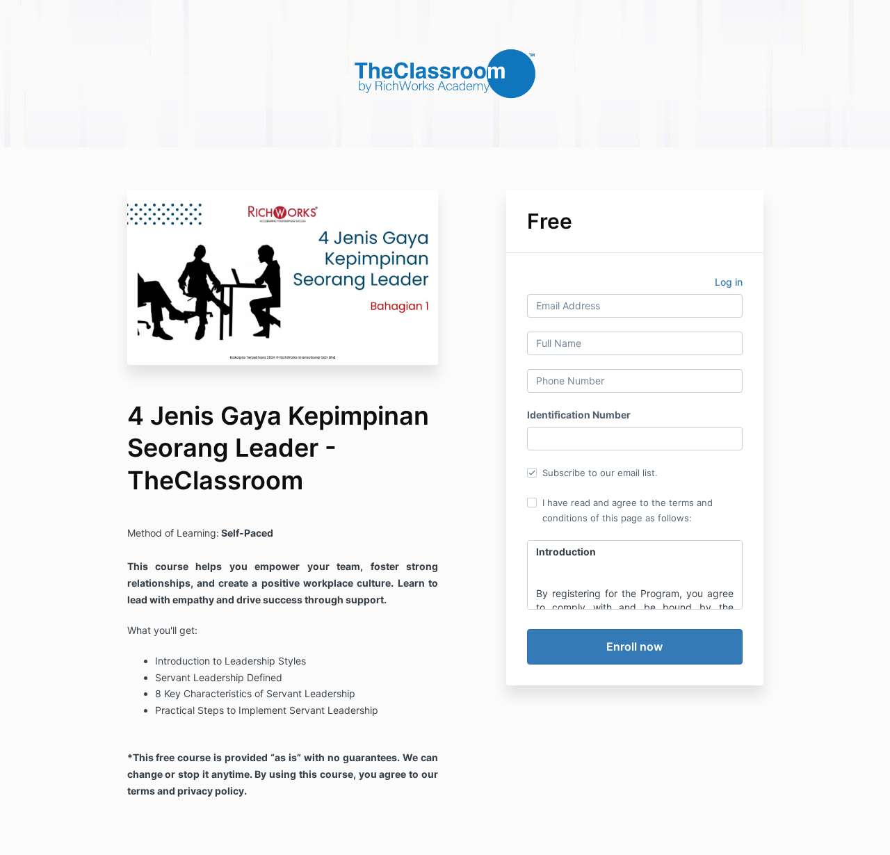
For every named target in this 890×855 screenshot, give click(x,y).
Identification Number (579, 415)
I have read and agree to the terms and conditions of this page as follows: (627, 510)
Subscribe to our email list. (600, 472)
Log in (729, 282)
